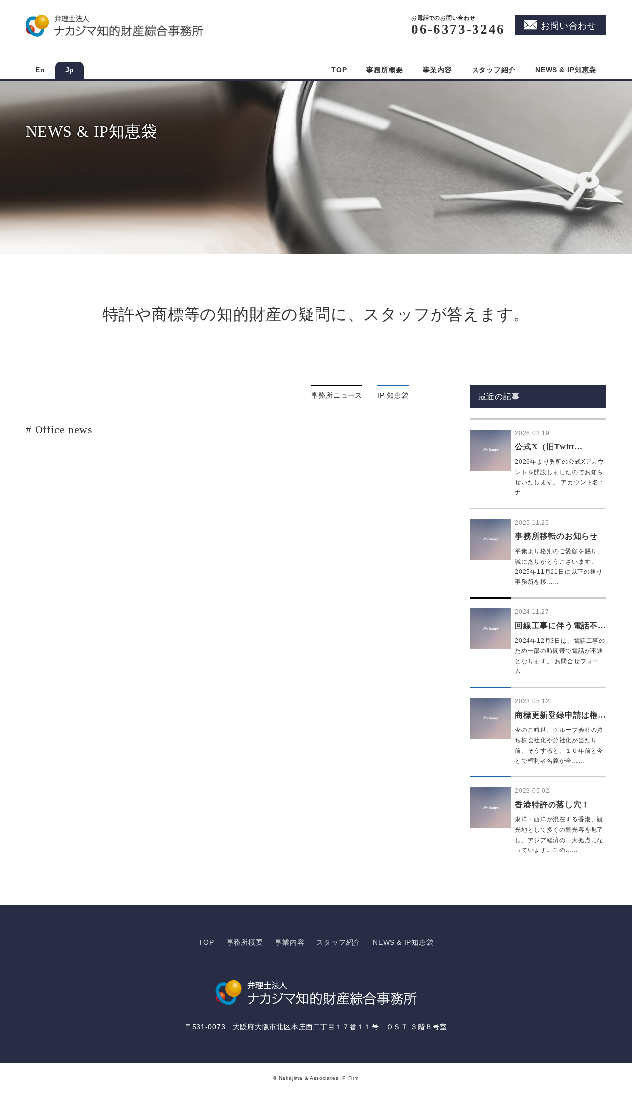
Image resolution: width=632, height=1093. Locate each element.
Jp (70, 70)
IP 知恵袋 (393, 395)
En (40, 70)
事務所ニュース (336, 395)
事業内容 (437, 70)
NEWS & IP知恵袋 (565, 70)
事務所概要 (384, 70)
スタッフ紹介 (494, 70)
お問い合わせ (568, 26)
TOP (339, 70)
